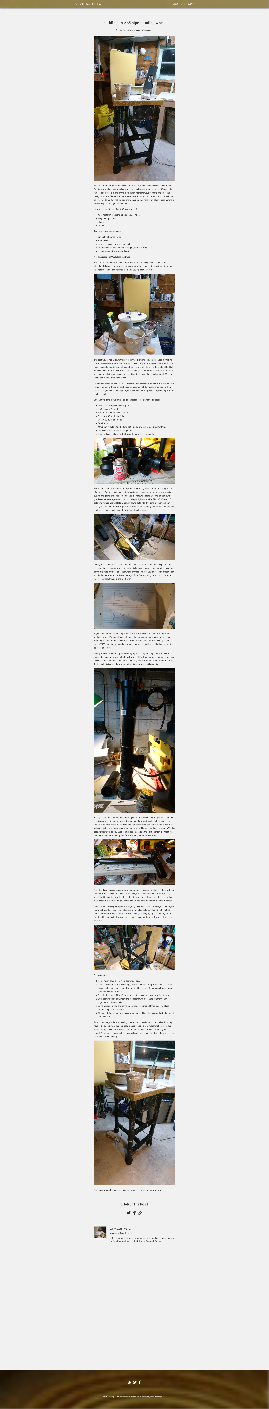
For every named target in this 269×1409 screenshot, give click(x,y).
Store (183, 4)
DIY (143, 30)
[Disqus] (134, 1279)
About (175, 4)
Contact (191, 4)
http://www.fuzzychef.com (121, 1233)
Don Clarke (110, 196)
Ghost (152, 1397)
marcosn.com (131, 1397)
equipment (149, 30)
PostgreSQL (161, 1397)
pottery (138, 30)
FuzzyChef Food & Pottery (88, 4)
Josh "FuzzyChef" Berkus (121, 1229)
